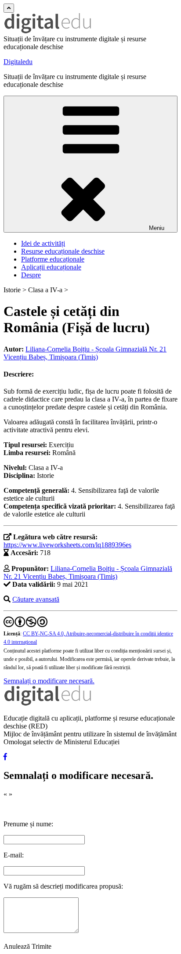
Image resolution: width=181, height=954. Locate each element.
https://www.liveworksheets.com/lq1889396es (67, 545)
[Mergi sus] (9, 8)
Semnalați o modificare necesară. (49, 681)
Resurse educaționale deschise (63, 251)
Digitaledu (18, 61)
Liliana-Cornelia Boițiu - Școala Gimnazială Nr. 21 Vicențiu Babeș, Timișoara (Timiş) (85, 353)
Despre (31, 275)
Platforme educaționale (52, 259)
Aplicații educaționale (51, 267)
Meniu (156, 228)
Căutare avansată (35, 599)
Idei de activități (43, 243)
